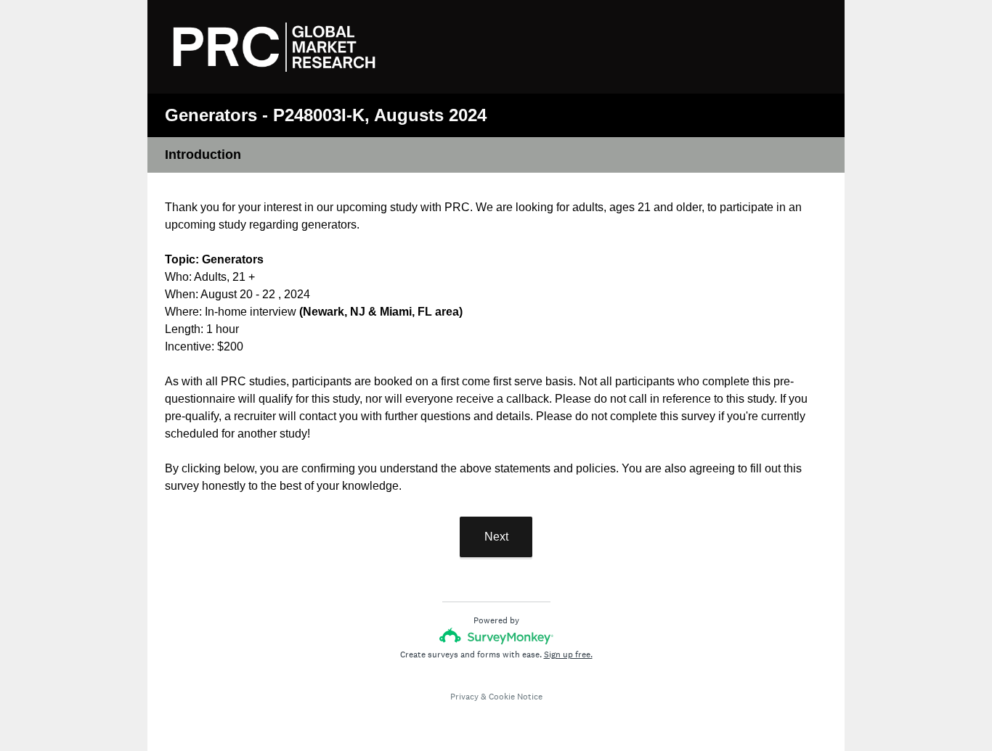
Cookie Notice (515, 696)
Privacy (464, 696)
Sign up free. (568, 654)
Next (496, 536)
